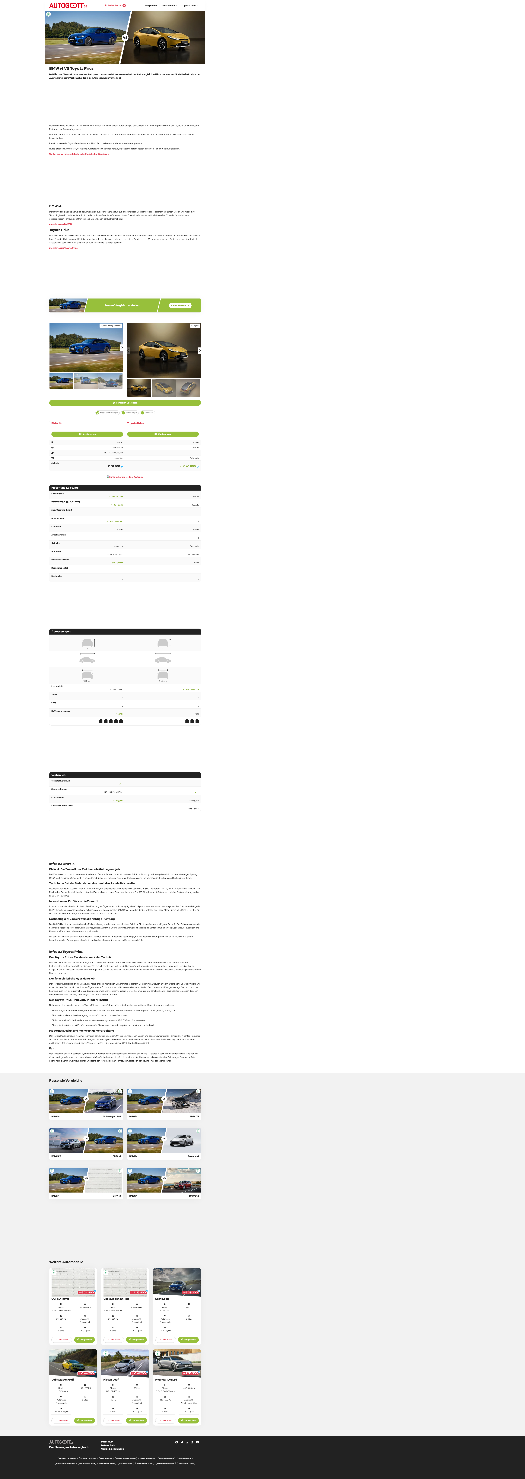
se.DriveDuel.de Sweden (145, 1463)
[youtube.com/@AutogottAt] (197, 1442)
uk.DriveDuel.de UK (184, 1458)
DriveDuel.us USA (106, 1458)
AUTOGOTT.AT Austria (88, 1458)
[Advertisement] (22, 41)
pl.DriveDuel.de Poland (87, 1463)
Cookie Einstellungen (112, 1448)
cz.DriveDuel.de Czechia (107, 1463)
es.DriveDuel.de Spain (166, 1458)
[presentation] (50, 347)
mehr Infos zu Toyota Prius (63, 248)
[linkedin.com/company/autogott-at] (192, 1442)
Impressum (107, 1441)
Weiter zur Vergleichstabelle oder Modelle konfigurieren (79, 154)
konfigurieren (89, 434)
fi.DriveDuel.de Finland (186, 1463)
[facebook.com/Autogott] (176, 1442)
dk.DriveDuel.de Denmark (165, 1463)
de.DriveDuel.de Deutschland (125, 1458)
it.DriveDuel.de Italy (125, 1463)
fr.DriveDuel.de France (147, 1458)
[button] (170, 6)
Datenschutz (108, 1445)
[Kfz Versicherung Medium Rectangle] (125, 477)
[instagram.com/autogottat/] (187, 1442)
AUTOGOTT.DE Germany (67, 1458)
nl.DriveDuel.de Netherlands (65, 1463)
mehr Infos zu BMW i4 (60, 224)
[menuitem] (151, 5)
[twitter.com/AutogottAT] (182, 1442)
